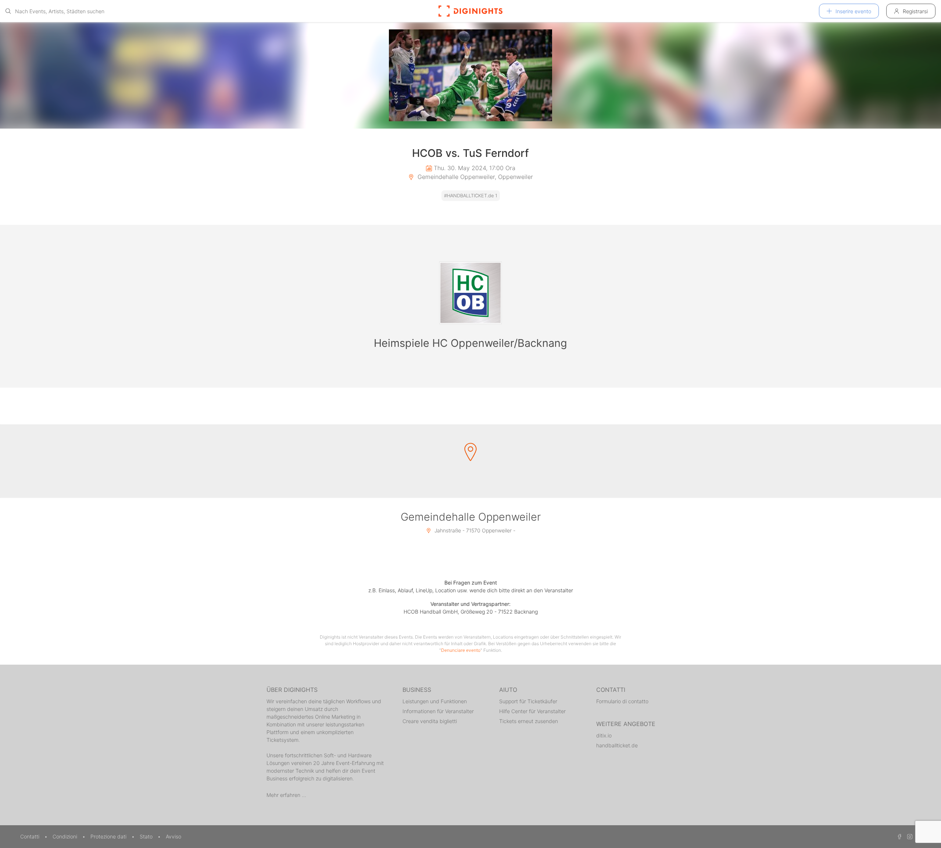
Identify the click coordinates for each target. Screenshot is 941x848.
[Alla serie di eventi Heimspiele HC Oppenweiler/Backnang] (470, 293)
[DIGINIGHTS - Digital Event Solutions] (470, 11)
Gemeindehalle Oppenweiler (471, 516)
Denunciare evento (460, 650)
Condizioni (66, 836)
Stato (147, 836)
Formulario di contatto (622, 701)
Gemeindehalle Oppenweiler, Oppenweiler (474, 176)
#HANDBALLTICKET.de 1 (470, 195)
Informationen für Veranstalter (438, 711)
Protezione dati (109, 836)
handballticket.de (617, 745)
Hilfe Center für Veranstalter (532, 711)
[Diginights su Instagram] (909, 836)
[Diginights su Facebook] (898, 836)
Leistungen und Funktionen (434, 701)
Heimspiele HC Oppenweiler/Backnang (470, 343)
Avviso (173, 836)
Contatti (30, 836)
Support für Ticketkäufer (528, 701)
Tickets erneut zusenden (528, 721)
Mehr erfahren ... (286, 795)
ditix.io (604, 735)
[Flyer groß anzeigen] (470, 75)
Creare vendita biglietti (429, 721)
